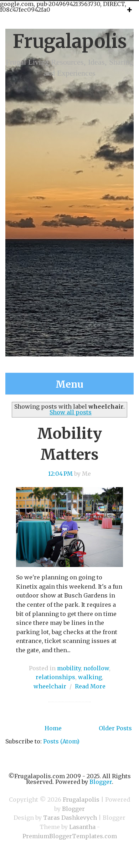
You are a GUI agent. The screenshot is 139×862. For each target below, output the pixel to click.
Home (53, 728)
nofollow (96, 668)
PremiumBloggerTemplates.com (69, 836)
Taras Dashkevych (70, 817)
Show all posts (71, 412)
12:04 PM (60, 473)
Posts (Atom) (61, 741)
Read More (90, 686)
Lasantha (82, 826)
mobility (69, 668)
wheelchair (50, 686)
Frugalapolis (69, 41)
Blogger (100, 781)
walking (90, 677)
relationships (55, 677)
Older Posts (115, 728)
